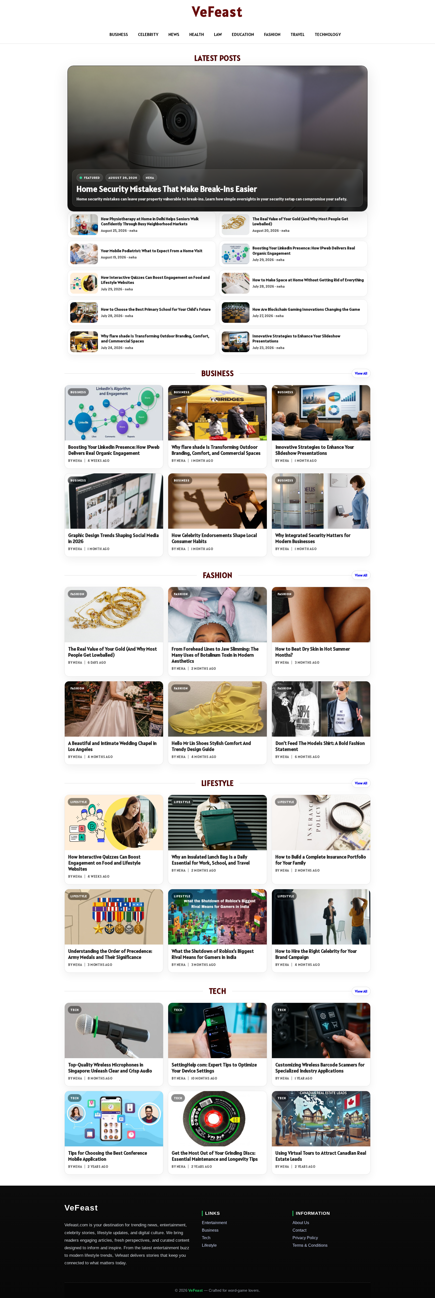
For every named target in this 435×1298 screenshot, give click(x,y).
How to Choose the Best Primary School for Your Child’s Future (156, 309)
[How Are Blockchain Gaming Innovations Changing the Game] (235, 312)
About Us (301, 1223)
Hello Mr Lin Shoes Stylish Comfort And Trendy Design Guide (211, 746)
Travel (298, 34)
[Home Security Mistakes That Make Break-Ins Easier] (217, 138)
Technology (328, 34)
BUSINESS (119, 34)
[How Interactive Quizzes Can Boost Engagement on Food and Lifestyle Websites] (84, 283)
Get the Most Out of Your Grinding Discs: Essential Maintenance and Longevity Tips (215, 1156)
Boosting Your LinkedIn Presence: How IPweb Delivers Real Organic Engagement (303, 250)
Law (218, 34)
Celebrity (148, 34)
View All (361, 373)
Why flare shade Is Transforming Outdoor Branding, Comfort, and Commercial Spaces (155, 338)
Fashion (272, 34)
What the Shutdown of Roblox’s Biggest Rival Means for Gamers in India (213, 954)
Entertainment (214, 1223)
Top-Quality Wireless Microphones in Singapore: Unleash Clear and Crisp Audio (110, 1068)
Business (210, 1230)
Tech (206, 1238)
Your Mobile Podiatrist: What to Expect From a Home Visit (151, 250)
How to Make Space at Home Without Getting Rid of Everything (308, 280)
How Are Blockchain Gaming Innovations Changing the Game (306, 309)
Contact (299, 1230)
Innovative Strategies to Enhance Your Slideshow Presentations (296, 338)
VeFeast (217, 12)
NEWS (173, 34)
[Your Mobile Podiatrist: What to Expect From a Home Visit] (84, 254)
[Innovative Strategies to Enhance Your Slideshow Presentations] (235, 341)
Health (196, 34)
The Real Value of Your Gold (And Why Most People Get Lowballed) (300, 221)
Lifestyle (209, 1245)
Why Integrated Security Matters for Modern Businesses (312, 538)
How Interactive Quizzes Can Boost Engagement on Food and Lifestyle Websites (155, 280)
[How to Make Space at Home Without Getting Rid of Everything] (235, 283)
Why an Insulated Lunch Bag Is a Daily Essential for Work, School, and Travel (211, 860)
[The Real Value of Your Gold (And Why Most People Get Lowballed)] (235, 224)
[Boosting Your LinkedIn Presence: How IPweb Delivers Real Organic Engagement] (235, 254)
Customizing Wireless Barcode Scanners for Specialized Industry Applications (320, 1068)
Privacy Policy (305, 1238)
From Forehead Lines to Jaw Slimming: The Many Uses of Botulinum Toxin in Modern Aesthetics (215, 655)
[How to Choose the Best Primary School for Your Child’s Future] (84, 312)
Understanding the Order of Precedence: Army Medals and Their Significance (110, 954)
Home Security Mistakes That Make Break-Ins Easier (167, 188)
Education (243, 34)
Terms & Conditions (310, 1245)
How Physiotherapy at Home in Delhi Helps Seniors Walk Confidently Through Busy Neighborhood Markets (150, 221)
